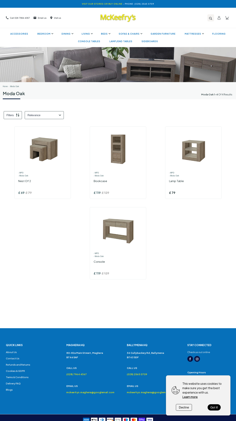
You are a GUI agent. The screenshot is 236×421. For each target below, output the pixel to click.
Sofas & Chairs (129, 33)
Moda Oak (14, 86)
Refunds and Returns (18, 364)
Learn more (190, 397)
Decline (184, 407)
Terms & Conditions (17, 377)
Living (86, 33)
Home (5, 86)
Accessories (19, 33)
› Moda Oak (23, 175)
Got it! (214, 407)
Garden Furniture (163, 33)
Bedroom (44, 33)
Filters (10, 115)
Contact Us (12, 358)
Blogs (9, 389)
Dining (66, 33)
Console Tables (89, 41)
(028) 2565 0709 (137, 374)
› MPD (20, 172)
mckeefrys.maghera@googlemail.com (87, 392)
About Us (11, 352)
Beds (104, 33)
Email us (42, 17)
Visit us (57, 17)
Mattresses (193, 33)
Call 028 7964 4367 (20, 17)
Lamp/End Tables (121, 41)
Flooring (219, 33)
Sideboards (150, 41)
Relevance (33, 115)
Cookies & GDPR (15, 370)
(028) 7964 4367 (76, 374)
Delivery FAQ (13, 383)
